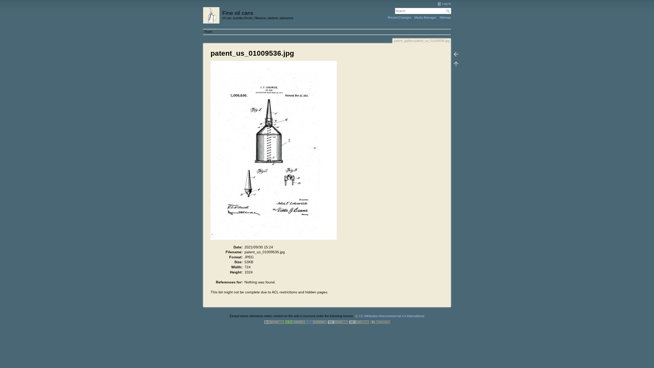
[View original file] (276, 153)
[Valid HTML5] (338, 322)
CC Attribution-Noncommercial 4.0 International (391, 316)
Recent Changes (399, 17)
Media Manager (425, 17)
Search (448, 11)
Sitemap (445, 17)
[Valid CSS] (359, 322)
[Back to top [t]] (456, 64)
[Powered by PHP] (316, 322)
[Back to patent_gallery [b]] (456, 54)
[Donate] (295, 322)
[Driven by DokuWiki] (380, 322)
